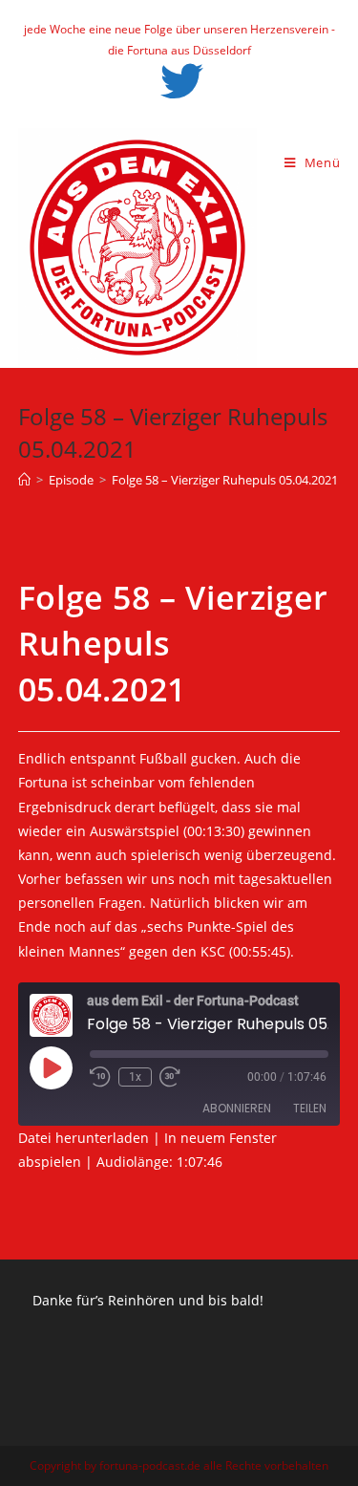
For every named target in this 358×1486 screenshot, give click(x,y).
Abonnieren (236, 1108)
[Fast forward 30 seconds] (169, 1077)
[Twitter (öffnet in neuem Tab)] (179, 81)
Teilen (309, 1108)
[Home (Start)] (24, 479)
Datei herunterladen (83, 1138)
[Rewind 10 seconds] (100, 1077)
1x (135, 1077)
